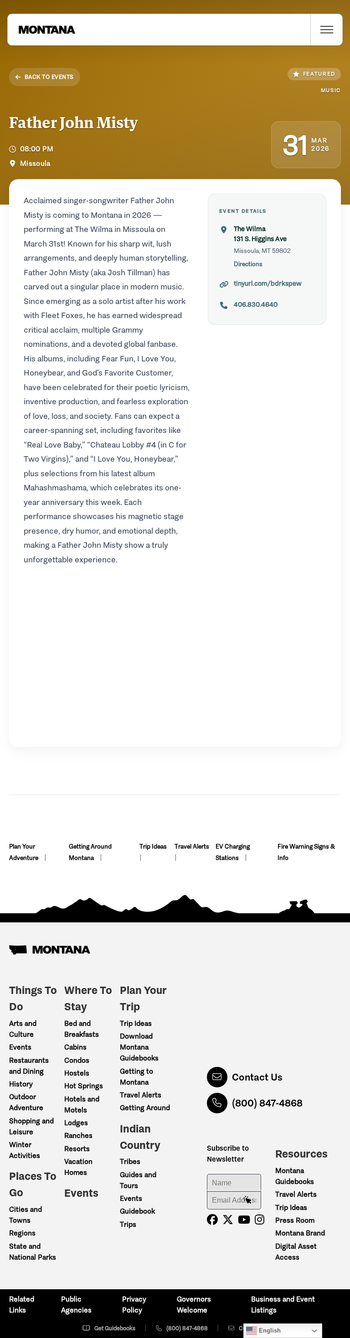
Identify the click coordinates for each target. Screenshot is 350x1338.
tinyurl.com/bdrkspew (268, 283)
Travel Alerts (192, 846)
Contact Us (257, 1077)
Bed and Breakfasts (81, 1029)
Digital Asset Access (296, 1251)
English (269, 1330)
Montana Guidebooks (294, 1176)
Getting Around (145, 1107)
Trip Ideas (153, 846)
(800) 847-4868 (267, 1103)
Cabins (75, 1047)
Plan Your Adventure (24, 852)
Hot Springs (83, 1085)
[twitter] (227, 1220)
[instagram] (259, 1220)
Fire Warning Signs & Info (306, 852)
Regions (22, 1233)
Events (20, 1047)
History (21, 1084)
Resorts (77, 1148)
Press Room (294, 1220)
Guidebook (137, 1211)
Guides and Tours (138, 1180)
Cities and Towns (25, 1215)
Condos (76, 1060)
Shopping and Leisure (31, 1126)
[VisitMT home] (41, 30)
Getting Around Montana (90, 852)
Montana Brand (300, 1233)
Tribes (130, 1161)
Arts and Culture (22, 1029)
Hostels (76, 1073)
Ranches (78, 1135)
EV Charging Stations (233, 852)
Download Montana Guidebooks (139, 1047)
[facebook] (212, 1220)
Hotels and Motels (81, 1104)
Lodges (76, 1122)
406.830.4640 (256, 304)
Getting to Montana (136, 1076)
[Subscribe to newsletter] (247, 1200)
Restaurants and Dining (29, 1066)
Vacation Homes (78, 1167)
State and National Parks (32, 1251)
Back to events (49, 76)
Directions (248, 264)
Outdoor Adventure (26, 1102)
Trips (128, 1224)
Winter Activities (24, 1150)
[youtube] (244, 1220)
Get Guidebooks (114, 1328)
